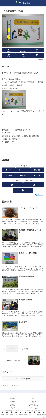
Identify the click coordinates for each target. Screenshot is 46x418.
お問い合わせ (33, 405)
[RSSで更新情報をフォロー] (23, 190)
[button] (37, 55)
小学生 (33, 398)
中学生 (12, 402)
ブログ (12, 408)
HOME (12, 398)
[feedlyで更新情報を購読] (33, 184)
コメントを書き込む (23, 378)
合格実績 (12, 405)
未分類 (6, 160)
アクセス (34, 408)
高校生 (33, 402)
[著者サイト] (12, 184)
